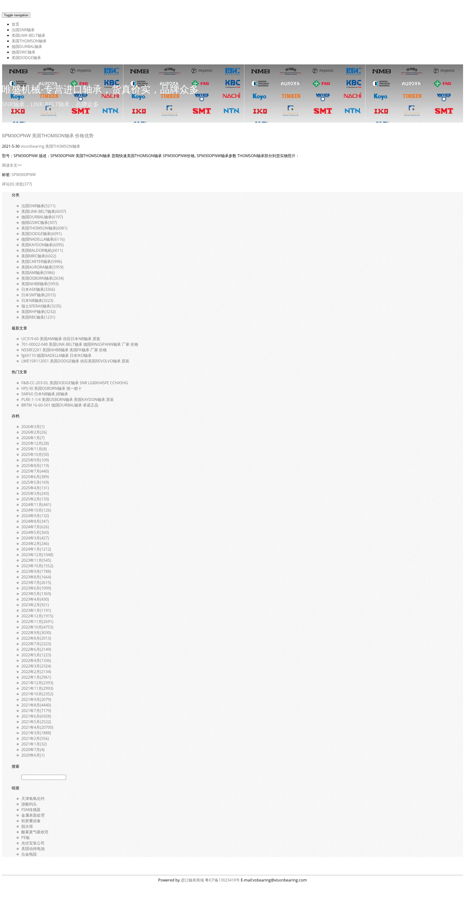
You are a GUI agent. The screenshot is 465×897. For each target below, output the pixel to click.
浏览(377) (23, 184)
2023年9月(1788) (36, 571)
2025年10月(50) (35, 454)
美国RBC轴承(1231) (38, 317)
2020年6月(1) (33, 755)
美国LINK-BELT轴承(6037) (43, 211)
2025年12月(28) (35, 443)
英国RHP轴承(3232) (38, 311)
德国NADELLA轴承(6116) (43, 239)
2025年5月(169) (35, 482)
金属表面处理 (33, 815)
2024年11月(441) (36, 504)
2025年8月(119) (35, 465)
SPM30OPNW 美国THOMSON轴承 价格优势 (47, 135)
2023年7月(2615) (36, 582)
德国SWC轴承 (23, 52)
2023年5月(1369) (36, 593)
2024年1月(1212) (36, 549)
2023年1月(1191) (36, 610)
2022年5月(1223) (36, 655)
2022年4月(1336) (36, 660)
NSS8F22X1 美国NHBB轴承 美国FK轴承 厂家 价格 (64, 350)
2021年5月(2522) (36, 721)
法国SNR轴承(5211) (38, 205)
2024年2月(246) (35, 543)
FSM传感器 (30, 809)
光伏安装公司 (33, 843)
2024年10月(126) (36, 510)
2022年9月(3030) (36, 632)
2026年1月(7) (33, 437)
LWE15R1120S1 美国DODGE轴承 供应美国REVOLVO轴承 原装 (75, 361)
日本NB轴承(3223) (37, 300)
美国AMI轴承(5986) (38, 272)
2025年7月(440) (35, 471)
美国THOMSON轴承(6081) (44, 228)
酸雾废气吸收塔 (34, 832)
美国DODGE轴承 (26, 57)
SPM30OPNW (24, 174)
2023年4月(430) (35, 599)
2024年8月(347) (35, 521)
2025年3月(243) (35, 493)
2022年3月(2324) (36, 666)
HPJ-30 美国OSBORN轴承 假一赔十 (51, 388)
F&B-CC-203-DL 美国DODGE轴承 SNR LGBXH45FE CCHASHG (74, 382)
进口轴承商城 (192, 880)
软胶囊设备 (31, 820)
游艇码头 (29, 804)
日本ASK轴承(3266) (38, 289)
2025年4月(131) (35, 488)
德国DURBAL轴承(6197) (42, 217)
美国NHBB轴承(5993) (40, 283)
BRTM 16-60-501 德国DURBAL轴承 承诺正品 (59, 405)
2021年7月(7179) (36, 710)
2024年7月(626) (35, 526)
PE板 (25, 837)
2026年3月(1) (33, 426)
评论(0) (8, 184)
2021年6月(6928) (36, 716)
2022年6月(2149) (36, 649)
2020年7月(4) (33, 749)
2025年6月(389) (35, 476)
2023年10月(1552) (37, 565)
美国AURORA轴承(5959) (42, 267)
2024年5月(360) (35, 532)
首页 (15, 24)
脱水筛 (27, 826)
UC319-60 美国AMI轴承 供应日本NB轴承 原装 (60, 338)
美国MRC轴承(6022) (38, 256)
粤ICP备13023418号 (222, 880)
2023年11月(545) (36, 560)
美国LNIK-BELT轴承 (28, 35)
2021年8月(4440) (36, 705)
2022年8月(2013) (36, 638)
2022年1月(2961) (36, 677)
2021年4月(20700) (37, 727)
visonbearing (32, 146)
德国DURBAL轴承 (27, 46)
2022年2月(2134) (36, 671)
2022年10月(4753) (37, 627)
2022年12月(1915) (37, 616)
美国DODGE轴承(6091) (41, 233)
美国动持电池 (33, 848)
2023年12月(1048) (37, 554)
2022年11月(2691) (37, 621)
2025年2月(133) (35, 499)
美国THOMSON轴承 (29, 41)
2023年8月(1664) (36, 577)
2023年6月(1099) (36, 588)
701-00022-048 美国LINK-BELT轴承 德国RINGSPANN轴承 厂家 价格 (79, 344)
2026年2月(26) (34, 432)
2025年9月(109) (35, 460)
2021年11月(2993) (37, 688)
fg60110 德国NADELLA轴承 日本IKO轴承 (56, 355)
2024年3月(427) (35, 538)
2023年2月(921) (35, 604)
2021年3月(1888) (36, 733)
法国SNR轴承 (23, 29)
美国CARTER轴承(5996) (41, 261)
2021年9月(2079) (36, 699)
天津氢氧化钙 (33, 798)
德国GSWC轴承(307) (39, 222)
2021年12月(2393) (37, 682)
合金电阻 (29, 854)
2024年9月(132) (35, 515)
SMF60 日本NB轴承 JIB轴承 (44, 394)
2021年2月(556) (35, 738)
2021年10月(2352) (37, 694)
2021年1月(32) (34, 744)
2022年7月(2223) (36, 643)
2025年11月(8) (34, 449)
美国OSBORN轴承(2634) (42, 278)
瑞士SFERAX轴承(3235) (41, 306)
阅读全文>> (12, 165)
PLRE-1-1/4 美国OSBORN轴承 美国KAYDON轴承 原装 (67, 399)
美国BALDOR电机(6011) (42, 250)
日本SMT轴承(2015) (38, 295)
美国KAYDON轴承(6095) (42, 244)
